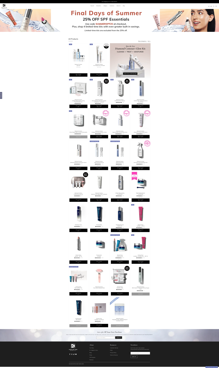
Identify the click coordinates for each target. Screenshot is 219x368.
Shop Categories (142, 41)
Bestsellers (98, 5)
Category (105, 5)
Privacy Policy (113, 352)
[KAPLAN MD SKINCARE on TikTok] (74, 354)
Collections (112, 5)
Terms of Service (114, 355)
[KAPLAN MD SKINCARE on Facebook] (70, 354)
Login (211, 6)
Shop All (92, 5)
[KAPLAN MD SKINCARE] (4, 6)
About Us (118, 5)
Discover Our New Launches (109, 1)
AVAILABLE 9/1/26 (120, 325)
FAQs (111, 350)
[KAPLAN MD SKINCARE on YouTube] (76, 354)
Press (91, 355)
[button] (211, 367)
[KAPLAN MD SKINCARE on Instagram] (72, 354)
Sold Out (78, 136)
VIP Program (92, 357)
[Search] (213, 6)
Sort (149, 41)
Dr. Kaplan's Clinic (94, 350)
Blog (124, 5)
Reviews (91, 359)
